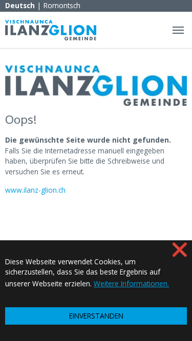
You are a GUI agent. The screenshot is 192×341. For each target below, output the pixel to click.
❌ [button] (180, 249)
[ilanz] (50, 30)
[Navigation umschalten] (178, 30)
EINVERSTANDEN (96, 316)
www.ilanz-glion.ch (35, 190)
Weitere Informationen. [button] (131, 283)
